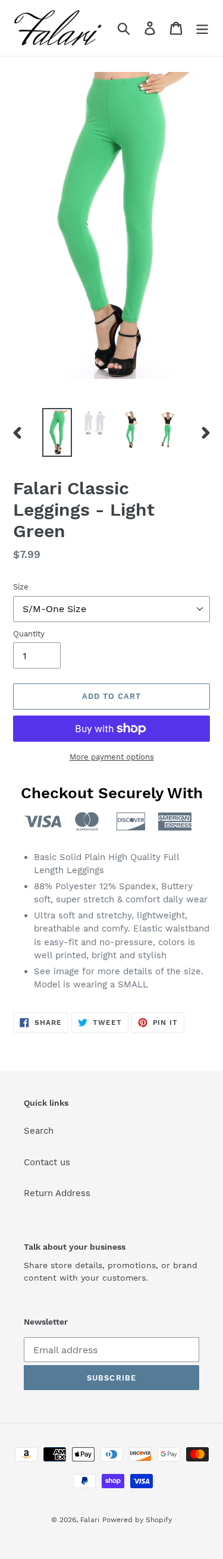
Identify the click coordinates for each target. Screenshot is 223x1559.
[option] (57, 432)
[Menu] (202, 28)
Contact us (47, 1162)
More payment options (112, 756)
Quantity (29, 633)
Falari (89, 1520)
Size (21, 586)
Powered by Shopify (137, 1520)
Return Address (57, 1193)
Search (39, 1130)
